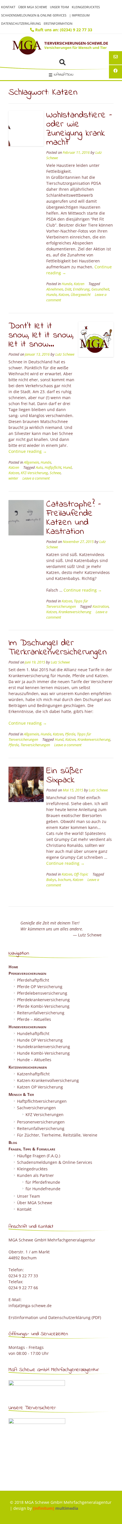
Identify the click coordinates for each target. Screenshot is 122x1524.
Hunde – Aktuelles (34, 1059)
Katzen (79, 283)
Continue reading (28, 451)
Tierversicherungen (35, 745)
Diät (68, 289)
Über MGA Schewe (32, 7)
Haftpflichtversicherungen (42, 1101)
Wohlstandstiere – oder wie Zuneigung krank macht (79, 129)
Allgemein (31, 462)
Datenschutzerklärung (21, 23)
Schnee (55, 472)
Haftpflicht (53, 467)
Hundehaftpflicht (33, 1033)
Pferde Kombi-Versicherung (43, 1006)
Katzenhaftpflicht (33, 1074)
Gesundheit (100, 289)
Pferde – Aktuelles (34, 1019)
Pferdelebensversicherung (42, 993)
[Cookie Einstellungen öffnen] (10, 1516)
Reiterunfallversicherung (40, 1012)
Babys (51, 879)
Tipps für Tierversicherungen (67, 604)
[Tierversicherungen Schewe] (61, 45)
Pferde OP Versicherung (39, 986)
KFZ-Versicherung (34, 472)
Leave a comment (36, 478)
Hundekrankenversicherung (43, 1046)
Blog (13, 1142)
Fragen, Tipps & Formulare (32, 1149)
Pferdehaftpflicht (33, 980)
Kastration (100, 606)
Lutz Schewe (64, 354)
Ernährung (81, 289)
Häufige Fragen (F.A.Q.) (38, 1155)
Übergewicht (81, 294)
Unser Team (59, 7)
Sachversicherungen (36, 1107)
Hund (67, 467)
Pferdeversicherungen (27, 973)
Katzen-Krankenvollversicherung (48, 1080)
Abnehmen (54, 289)
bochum (64, 879)
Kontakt (8, 7)
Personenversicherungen (41, 1122)
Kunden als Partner (35, 1175)
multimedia (55, 1508)
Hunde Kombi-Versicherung (43, 1053)
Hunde (67, 283)
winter (13, 478)
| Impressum (79, 15)
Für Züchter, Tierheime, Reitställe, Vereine (57, 1135)
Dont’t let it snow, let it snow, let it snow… (41, 335)
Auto (39, 467)
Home (13, 966)
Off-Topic (81, 874)
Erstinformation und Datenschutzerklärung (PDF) (55, 1317)
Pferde (70, 734)
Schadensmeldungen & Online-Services (33, 15)
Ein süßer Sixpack (64, 775)
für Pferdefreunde (43, 1182)
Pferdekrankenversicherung (43, 999)
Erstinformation (58, 23)
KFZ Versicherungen (45, 1114)
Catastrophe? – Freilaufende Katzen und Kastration (73, 518)
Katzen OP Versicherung (40, 1087)
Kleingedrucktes (86, 7)
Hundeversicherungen (27, 1026)
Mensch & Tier (21, 1094)
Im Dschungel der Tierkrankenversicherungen (58, 647)
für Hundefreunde (43, 1188)
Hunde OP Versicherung (40, 1040)
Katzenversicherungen (28, 1067)
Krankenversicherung (74, 611)
